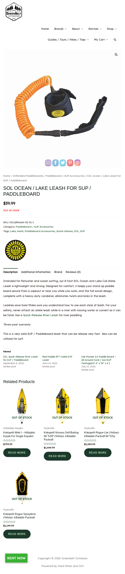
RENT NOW (16, 558)
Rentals (93, 28)
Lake (13, 231)
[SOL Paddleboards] (15, 250)
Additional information (36, 272)
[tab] (10, 272)
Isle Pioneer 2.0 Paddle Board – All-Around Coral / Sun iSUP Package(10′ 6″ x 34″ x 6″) (98, 360)
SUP (82, 231)
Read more (17, 452)
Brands (58, 28)
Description (10, 272)
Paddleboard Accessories (40, 231)
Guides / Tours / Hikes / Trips (66, 39)
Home (45, 28)
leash (20, 231)
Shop (110, 28)
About (76, 28)
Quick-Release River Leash (40, 315)
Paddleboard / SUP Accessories (34, 226)
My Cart (99, 39)
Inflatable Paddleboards (28, 175)
